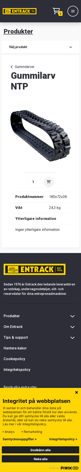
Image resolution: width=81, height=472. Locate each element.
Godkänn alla (40, 450)
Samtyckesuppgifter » (20, 439)
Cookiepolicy (14, 359)
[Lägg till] (49, 182)
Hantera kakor (15, 348)
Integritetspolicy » (63, 439)
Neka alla (40, 459)
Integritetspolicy (17, 370)
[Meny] (73, 11)
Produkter (18, 31)
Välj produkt (18, 47)
